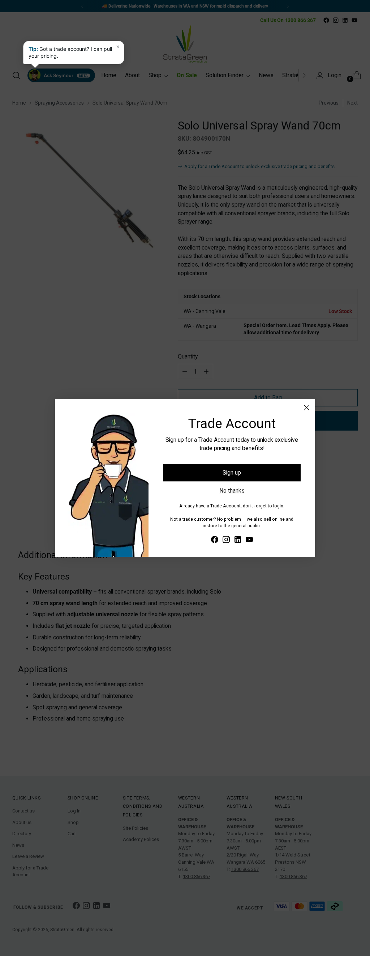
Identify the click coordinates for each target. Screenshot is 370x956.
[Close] (306, 407)
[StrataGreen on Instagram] (226, 540)
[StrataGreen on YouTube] (249, 540)
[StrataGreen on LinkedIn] (237, 540)
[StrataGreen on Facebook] (214, 540)
